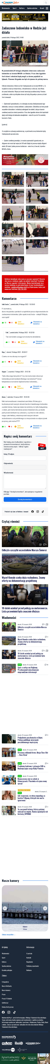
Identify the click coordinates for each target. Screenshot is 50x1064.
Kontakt (28, 957)
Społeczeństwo (32, 8)
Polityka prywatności (32, 966)
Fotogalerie (5, 982)
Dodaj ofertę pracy (7, 1007)
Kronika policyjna (7, 970)
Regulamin (29, 962)
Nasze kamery (6, 990)
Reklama (29, 970)
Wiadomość (8, 473)
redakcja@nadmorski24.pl (20, 287)
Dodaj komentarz (25, 499)
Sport (15, 8)
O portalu (29, 953)
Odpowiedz (8, 463)
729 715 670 (22, 289)
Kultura (21, 8)
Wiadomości (6, 8)
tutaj (38, 91)
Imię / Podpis (9, 454)
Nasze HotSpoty (7, 986)
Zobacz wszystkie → (8, 934)
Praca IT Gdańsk (7, 998)
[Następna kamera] (45, 908)
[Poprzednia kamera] (5, 908)
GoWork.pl (5, 1003)
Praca (3, 994)
